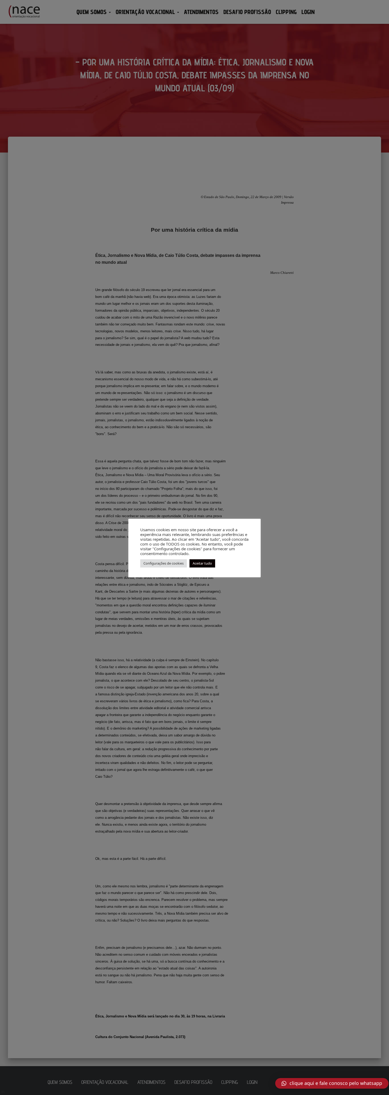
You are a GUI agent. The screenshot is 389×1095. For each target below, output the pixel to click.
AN (3, 1092)
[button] (331, 1083)
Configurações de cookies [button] (163, 563)
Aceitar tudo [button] (202, 563)
